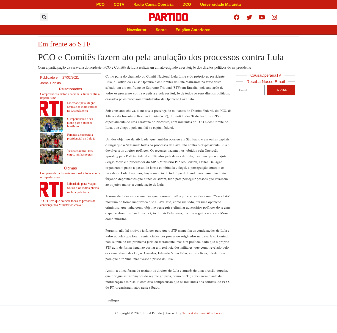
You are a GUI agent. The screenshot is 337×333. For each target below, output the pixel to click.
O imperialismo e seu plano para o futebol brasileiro (80, 122)
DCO (186, 4)
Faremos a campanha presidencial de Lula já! (81, 136)
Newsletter (136, 30)
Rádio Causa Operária (153, 4)
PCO (100, 4)
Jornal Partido (50, 83)
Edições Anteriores (193, 30)
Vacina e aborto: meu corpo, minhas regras (80, 152)
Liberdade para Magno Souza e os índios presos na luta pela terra (82, 106)
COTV (119, 4)
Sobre (161, 30)
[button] (44, 17)
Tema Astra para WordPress (202, 313)
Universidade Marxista (220, 4)
